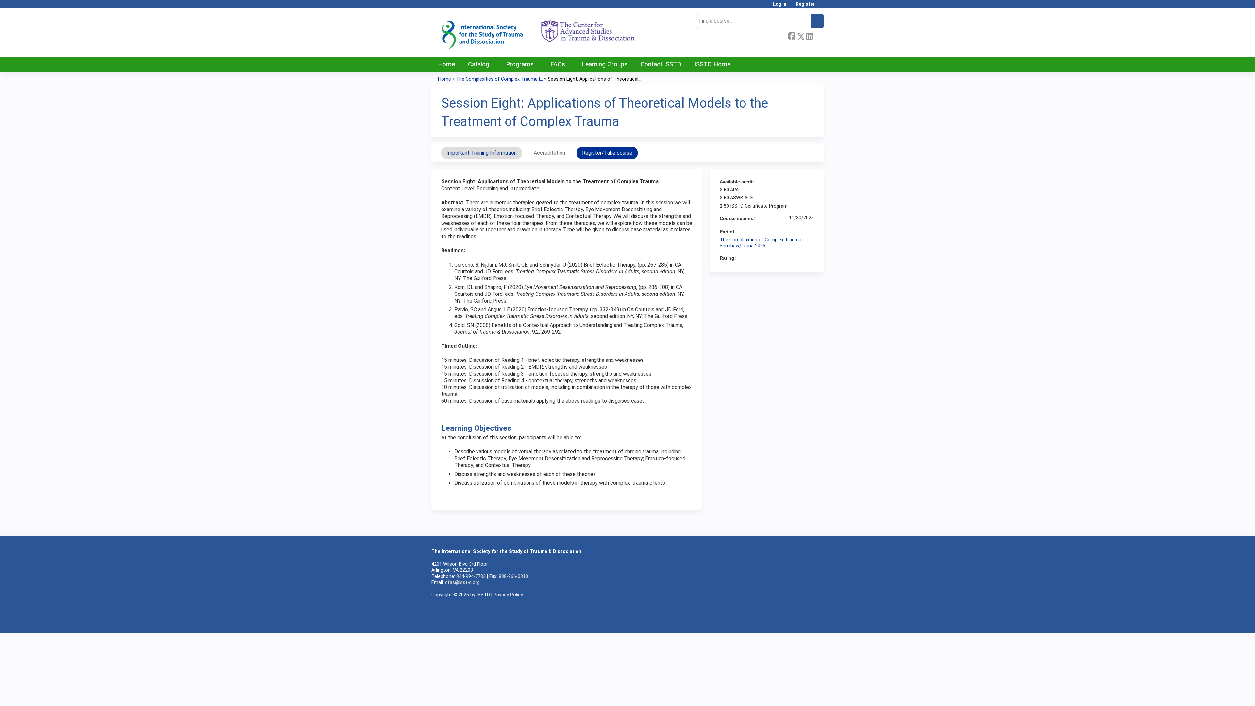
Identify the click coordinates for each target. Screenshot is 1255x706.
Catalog (478, 64)
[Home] (537, 32)
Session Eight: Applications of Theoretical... (594, 79)
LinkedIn (809, 35)
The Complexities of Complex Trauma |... (499, 79)
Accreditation (549, 153)
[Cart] (822, 6)
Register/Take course (607, 153)
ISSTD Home (712, 64)
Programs (520, 64)
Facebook (791, 35)
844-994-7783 (471, 576)
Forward (818, 35)
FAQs (557, 64)
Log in (779, 4)
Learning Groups (605, 64)
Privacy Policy (508, 594)
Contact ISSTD (661, 64)
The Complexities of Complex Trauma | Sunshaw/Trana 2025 (762, 243)
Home (446, 64)
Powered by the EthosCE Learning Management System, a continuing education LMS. (800, 622)
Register (805, 4)
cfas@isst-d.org (462, 582)
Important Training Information (481, 153)
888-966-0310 (513, 576)
